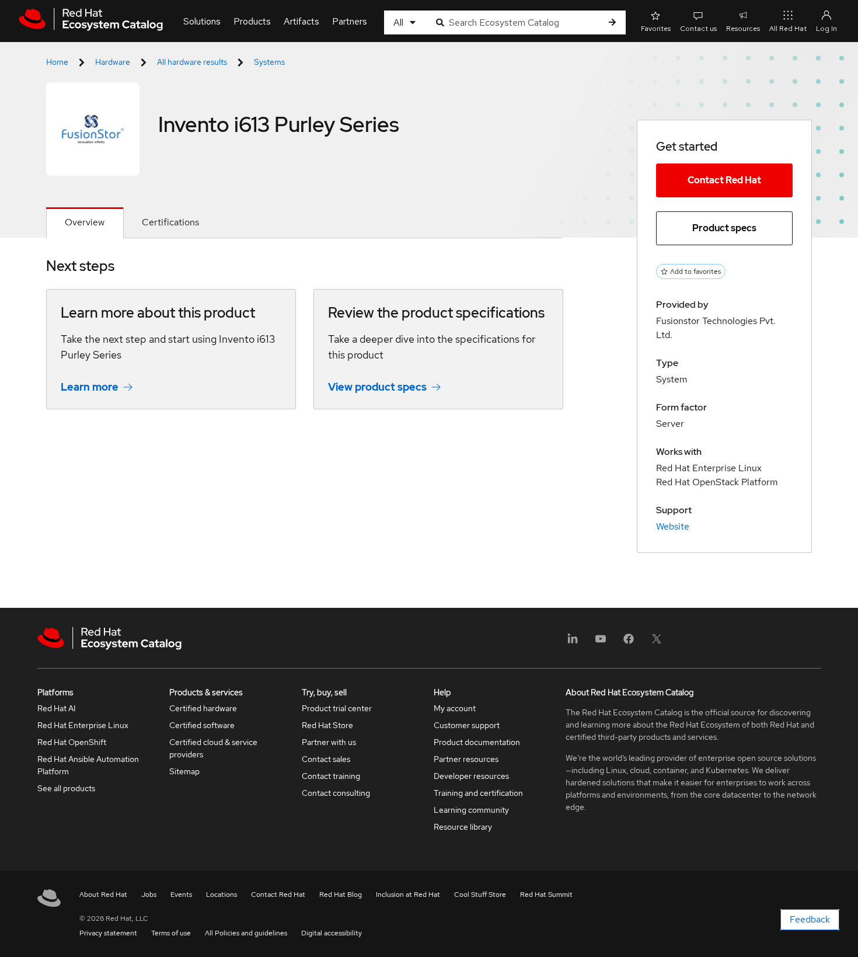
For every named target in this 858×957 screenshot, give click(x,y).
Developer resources (471, 776)
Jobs (148, 894)
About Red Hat (103, 894)
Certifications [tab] (170, 222)
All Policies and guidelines (246, 933)
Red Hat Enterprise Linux (82, 725)
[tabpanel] (304, 342)
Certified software (202, 725)
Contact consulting (336, 793)
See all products (66, 788)
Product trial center (337, 708)
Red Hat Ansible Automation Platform (88, 765)
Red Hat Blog (340, 894)
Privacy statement (108, 933)
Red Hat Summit (546, 894)
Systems (269, 62)
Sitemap (184, 771)
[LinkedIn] (573, 642)
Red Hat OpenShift (71, 742)
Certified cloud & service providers (213, 748)
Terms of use (171, 933)
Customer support (467, 725)
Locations (221, 894)
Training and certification (478, 793)
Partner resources (466, 759)
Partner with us (329, 742)
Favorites (656, 28)
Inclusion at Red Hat (408, 894)
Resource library (463, 827)
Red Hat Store (327, 725)
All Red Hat (788, 28)
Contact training (331, 776)
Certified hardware (203, 708)
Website (672, 526)
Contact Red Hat (724, 180)
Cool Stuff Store (480, 894)
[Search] (612, 22)
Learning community (471, 810)
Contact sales (326, 759)
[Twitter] (657, 642)
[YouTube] (601, 642)
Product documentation (477, 742)
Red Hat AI (56, 708)
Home (57, 62)
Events (181, 894)
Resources (743, 28)
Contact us (698, 28)
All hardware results (192, 62)
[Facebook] (629, 642)
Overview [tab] (84, 222)
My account (455, 708)
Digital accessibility (331, 933)
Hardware (112, 62)
